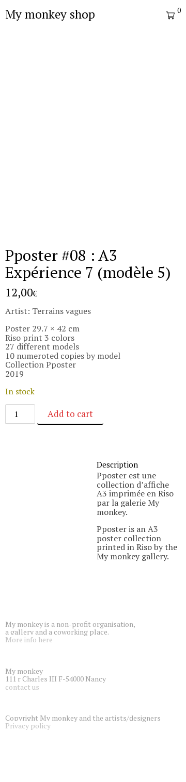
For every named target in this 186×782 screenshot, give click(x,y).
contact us (22, 687)
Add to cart (70, 414)
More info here (29, 639)
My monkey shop (50, 14)
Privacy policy (28, 725)
